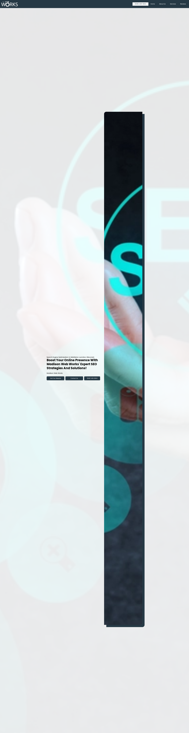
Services (173, 4)
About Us (162, 4)
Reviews (183, 4)
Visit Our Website (55, 378)
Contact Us (74, 378)
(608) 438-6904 (140, 4)
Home (153, 4)
